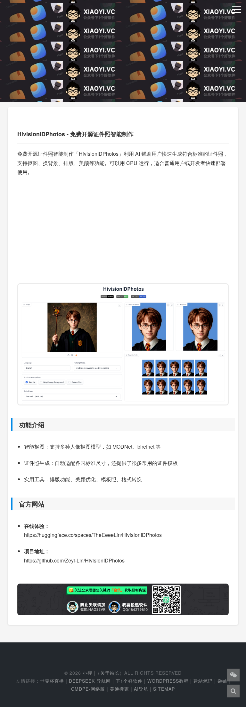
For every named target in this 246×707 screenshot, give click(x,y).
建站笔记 (203, 681)
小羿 (87, 673)
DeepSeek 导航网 (90, 681)
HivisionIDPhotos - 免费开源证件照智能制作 (75, 134)
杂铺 (222, 681)
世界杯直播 (52, 681)
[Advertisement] (123, 226)
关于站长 (109, 673)
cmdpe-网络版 (88, 689)
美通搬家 (119, 689)
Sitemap (164, 689)
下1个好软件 (129, 681)
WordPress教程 (168, 681)
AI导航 (141, 689)
